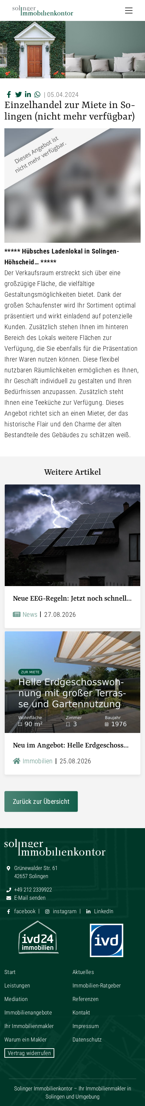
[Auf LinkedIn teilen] (28, 94)
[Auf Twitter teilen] (18, 94)
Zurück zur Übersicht (41, 801)
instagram (63, 911)
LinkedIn (102, 911)
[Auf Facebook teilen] (9, 94)
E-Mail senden (29, 897)
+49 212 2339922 (32, 889)
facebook (24, 911)
